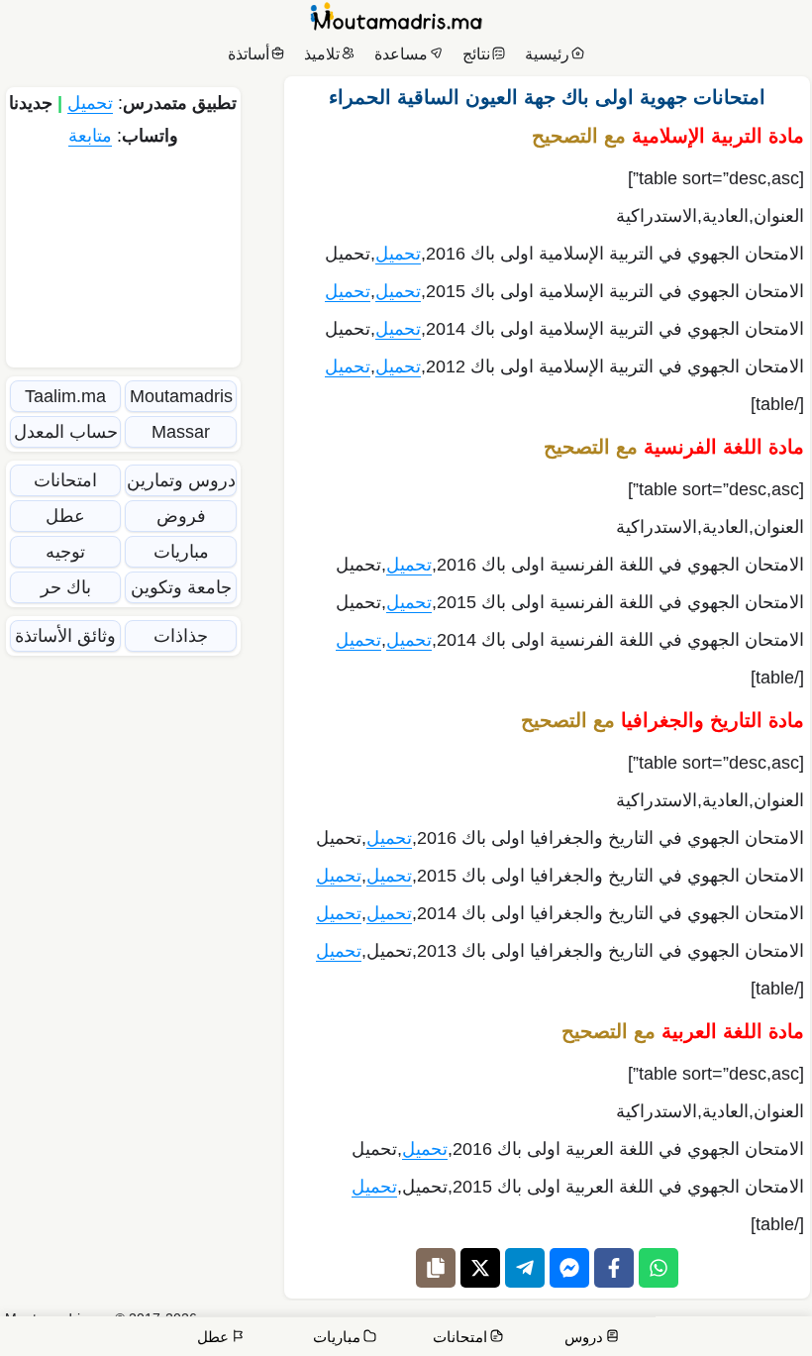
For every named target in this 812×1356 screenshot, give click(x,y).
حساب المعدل (66, 432)
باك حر (66, 587)
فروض (181, 516)
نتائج (476, 54)
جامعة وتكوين (181, 587)
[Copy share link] (436, 1268)
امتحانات (65, 480)
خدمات (656, 1326)
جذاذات (180, 636)
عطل (65, 516)
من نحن (718, 1326)
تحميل (398, 253)
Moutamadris (181, 396)
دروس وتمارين (181, 480)
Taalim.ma (65, 396)
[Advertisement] (123, 255)
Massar (181, 432)
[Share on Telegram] (525, 1268)
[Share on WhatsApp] (658, 1268)
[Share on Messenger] (569, 1268)
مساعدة (401, 54)
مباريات (181, 552)
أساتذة (248, 54)
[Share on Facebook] (614, 1268)
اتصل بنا (774, 1326)
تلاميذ (322, 54)
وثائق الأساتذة (65, 636)
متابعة (90, 136)
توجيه (65, 552)
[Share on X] (480, 1268)
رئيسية (547, 54)
